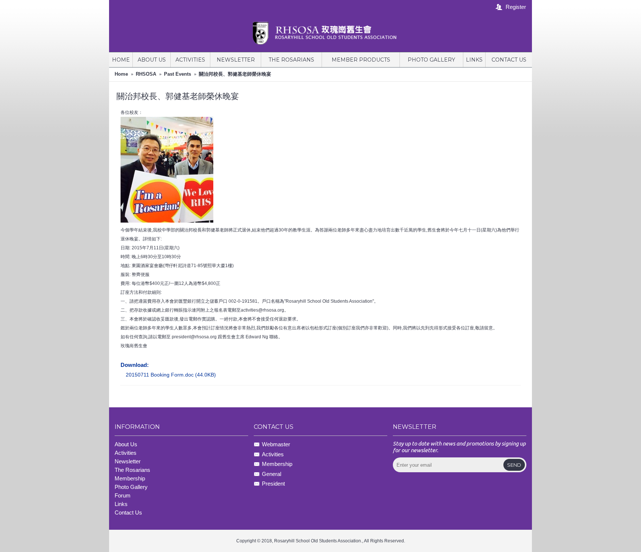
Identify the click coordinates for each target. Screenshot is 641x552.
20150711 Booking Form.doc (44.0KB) (171, 375)
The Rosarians (132, 470)
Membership (277, 464)
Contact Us (128, 512)
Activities (126, 453)
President (273, 483)
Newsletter (128, 461)
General (271, 474)
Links (121, 504)
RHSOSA (146, 74)
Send (514, 465)
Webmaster (276, 444)
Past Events (177, 74)
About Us (126, 444)
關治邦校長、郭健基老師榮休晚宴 (235, 74)
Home (121, 74)
